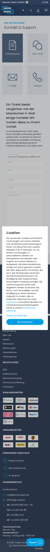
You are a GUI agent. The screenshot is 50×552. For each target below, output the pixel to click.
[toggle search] (31, 10)
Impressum (11, 302)
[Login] (38, 10)
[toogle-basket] (46, 10)
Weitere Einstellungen (16, 315)
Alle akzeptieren (25, 321)
